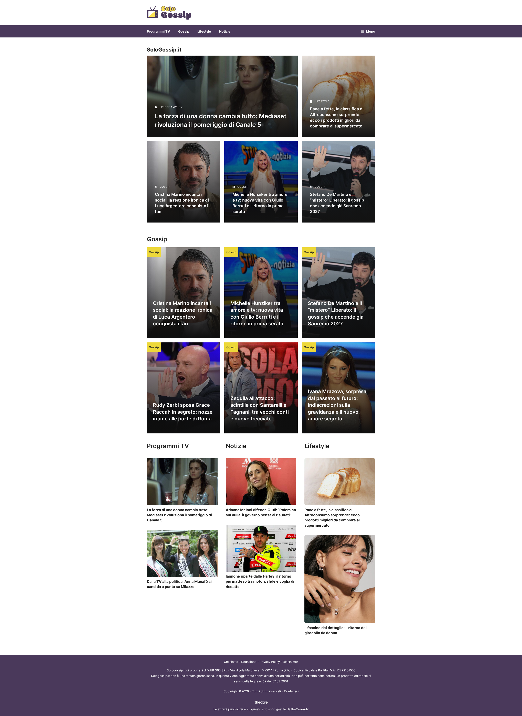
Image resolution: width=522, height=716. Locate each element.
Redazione (249, 662)
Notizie (224, 31)
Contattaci (291, 691)
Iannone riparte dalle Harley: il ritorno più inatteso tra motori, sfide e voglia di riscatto (260, 581)
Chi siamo (231, 662)
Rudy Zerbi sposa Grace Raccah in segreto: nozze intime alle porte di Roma (182, 412)
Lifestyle (204, 31)
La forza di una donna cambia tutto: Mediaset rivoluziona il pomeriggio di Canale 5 (179, 515)
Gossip (183, 31)
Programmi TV (158, 31)
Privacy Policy (270, 662)
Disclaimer (290, 662)
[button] (368, 31)
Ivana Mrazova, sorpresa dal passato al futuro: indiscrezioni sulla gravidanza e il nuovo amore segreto (337, 405)
